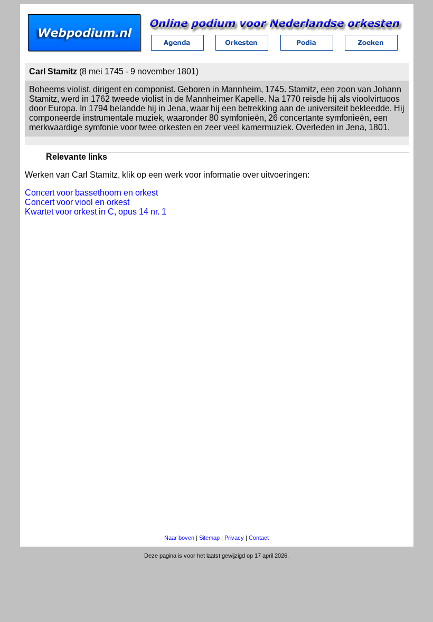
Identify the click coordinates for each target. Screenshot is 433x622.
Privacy (234, 537)
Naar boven (179, 537)
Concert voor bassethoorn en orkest (91, 192)
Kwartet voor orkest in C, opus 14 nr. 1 (95, 211)
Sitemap (209, 537)
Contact (259, 537)
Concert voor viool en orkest (77, 202)
